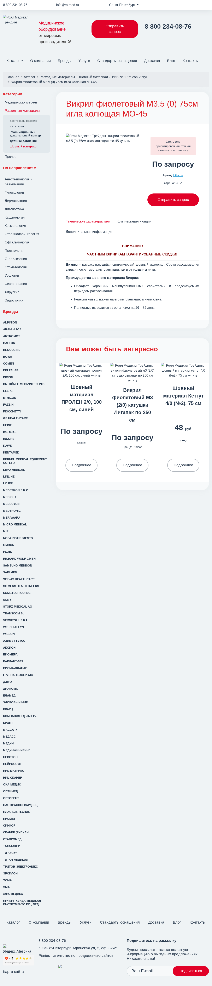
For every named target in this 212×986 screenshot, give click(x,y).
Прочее (10, 156)
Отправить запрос (115, 29)
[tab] (88, 221)
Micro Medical (15, 524)
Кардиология (15, 217)
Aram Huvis (12, 329)
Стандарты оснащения (117, 61)
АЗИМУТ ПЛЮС (14, 640)
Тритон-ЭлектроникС (20, 866)
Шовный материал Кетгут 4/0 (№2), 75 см (183, 395)
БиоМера (10, 654)
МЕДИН (8, 743)
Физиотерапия (16, 284)
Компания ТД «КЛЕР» (20, 716)
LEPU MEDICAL (14, 469)
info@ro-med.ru (67, 5)
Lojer (8, 483)
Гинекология (14, 192)
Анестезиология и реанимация (18, 182)
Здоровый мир (15, 702)
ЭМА (6, 887)
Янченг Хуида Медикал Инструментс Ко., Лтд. (22, 902)
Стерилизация (16, 259)
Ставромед (12, 839)
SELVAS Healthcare (19, 579)
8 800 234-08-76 (15, 5)
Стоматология (16, 267)
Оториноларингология (22, 234)
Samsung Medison (17, 565)
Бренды (64, 61)
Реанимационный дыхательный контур (25, 133)
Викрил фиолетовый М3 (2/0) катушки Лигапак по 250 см (132, 405)
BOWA (7, 356)
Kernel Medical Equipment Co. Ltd (25, 461)
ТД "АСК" (10, 853)
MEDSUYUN (11, 504)
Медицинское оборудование (55, 32)
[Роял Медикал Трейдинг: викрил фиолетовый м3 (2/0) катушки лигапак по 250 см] (132, 372)
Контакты (191, 61)
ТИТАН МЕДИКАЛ (15, 859)
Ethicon (9, 397)
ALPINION (10, 322)
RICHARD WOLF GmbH (19, 558)
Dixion (8, 377)
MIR (5, 531)
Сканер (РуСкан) (16, 832)
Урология (12, 275)
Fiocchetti (12, 411)
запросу (182, 150)
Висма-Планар (15, 668)
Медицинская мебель (21, 102)
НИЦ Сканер (12, 777)
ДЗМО (7, 681)
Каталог (13, 61)
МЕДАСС (9, 736)
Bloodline (11, 349)
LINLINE (8, 476)
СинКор (9, 825)
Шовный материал (23, 146)
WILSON (9, 634)
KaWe (7, 445)
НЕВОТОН (10, 757)
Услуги (84, 61)
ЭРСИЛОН (10, 873)
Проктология (14, 250)
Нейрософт (12, 764)
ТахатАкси (11, 846)
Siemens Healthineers (21, 586)
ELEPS (7, 391)
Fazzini (8, 404)
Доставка (152, 61)
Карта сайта (13, 972)
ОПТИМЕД (10, 791)
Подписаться (190, 971)
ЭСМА (7, 880)
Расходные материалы (22, 110)
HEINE (7, 425)
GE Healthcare (15, 418)
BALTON (9, 343)
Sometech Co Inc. (17, 593)
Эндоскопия (14, 300)
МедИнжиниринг (16, 750)
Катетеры (17, 126)
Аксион (9, 647)
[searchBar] (205, 58)
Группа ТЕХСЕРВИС (18, 675)
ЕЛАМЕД (9, 695)
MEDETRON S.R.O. (16, 490)
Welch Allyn (13, 627)
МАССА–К (10, 729)
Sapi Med (10, 572)
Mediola (10, 497)
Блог (171, 61)
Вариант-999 (13, 661)
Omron (8, 545)
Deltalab (10, 370)
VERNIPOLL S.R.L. (16, 620)
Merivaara (11, 517)
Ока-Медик (12, 784)
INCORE (8, 438)
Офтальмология (17, 242)
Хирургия (12, 292)
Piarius (44, 955)
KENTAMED (11, 452)
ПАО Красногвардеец (20, 805)
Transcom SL (13, 613)
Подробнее (81, 465)
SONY (7, 599)
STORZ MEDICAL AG (17, 606)
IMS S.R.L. (10, 432)
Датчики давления (23, 140)
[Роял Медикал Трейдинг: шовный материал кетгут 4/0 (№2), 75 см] (183, 370)
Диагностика (14, 209)
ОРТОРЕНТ (11, 798)
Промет (9, 818)
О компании (40, 61)
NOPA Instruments (18, 538)
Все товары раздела (23, 120)
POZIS (7, 551)
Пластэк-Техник (16, 811)
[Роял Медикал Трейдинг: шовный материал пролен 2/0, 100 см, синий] (81, 370)
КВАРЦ (8, 709)
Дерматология (16, 201)
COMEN (8, 363)
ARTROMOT (11, 336)
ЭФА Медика (13, 894)
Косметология (15, 225)
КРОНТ (8, 723)
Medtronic (12, 510)
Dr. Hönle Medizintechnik (24, 384)
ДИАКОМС (10, 688)
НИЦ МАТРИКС (13, 770)
